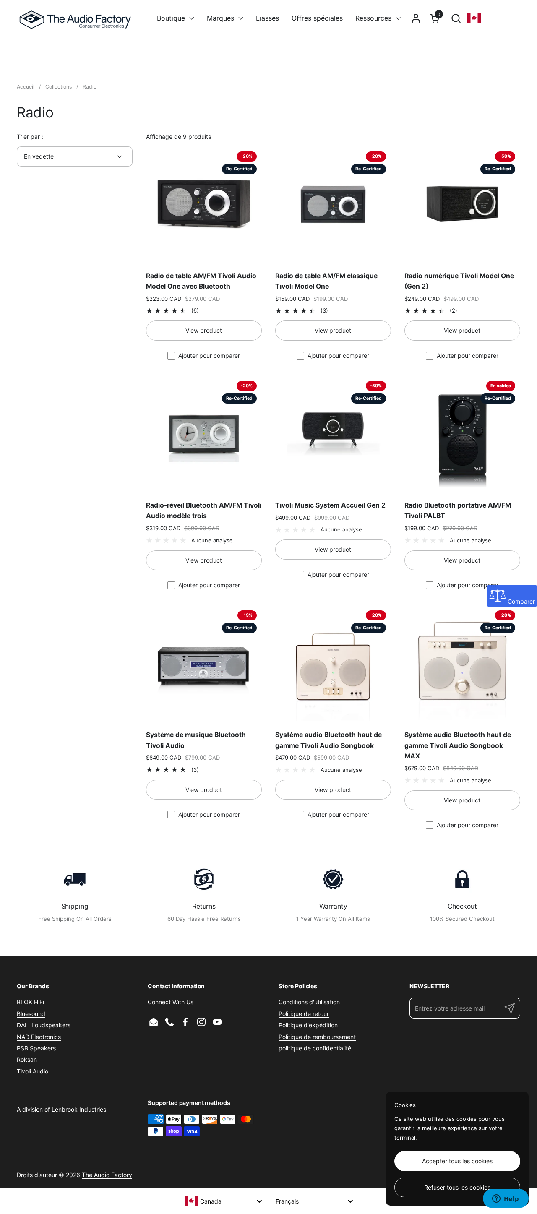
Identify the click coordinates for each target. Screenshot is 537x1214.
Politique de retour (304, 1013)
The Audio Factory (107, 1174)
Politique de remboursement (317, 1036)
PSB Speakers (36, 1048)
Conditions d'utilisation (309, 1002)
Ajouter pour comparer (209, 355)
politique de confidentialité (315, 1048)
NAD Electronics (39, 1036)
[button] (456, 18)
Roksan (27, 1059)
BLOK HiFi (30, 1002)
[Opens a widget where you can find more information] (505, 1199)
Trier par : (30, 136)
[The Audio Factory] (76, 18)
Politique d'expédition (308, 1025)
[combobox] (223, 1201)
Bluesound (31, 1013)
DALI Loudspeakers (43, 1025)
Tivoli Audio (32, 1071)
